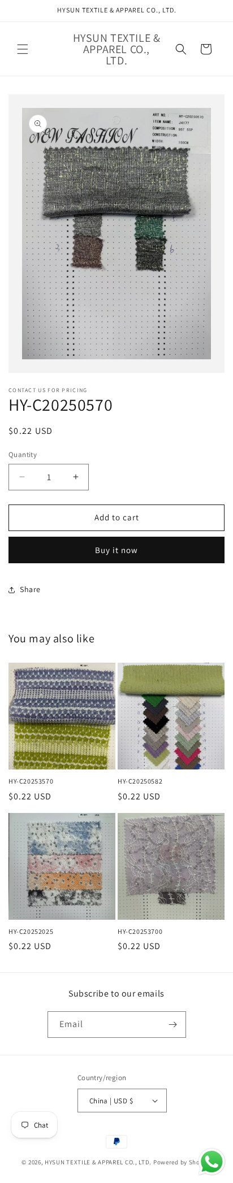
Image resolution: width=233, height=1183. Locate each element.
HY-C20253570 (30, 781)
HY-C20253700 (140, 931)
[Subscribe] (173, 1024)
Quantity (22, 454)
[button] (22, 49)
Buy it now (116, 550)
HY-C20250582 (140, 781)
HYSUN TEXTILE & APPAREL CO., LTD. (98, 1162)
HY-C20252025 (30, 931)
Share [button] (30, 589)
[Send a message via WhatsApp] (211, 1161)
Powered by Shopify (182, 1162)
